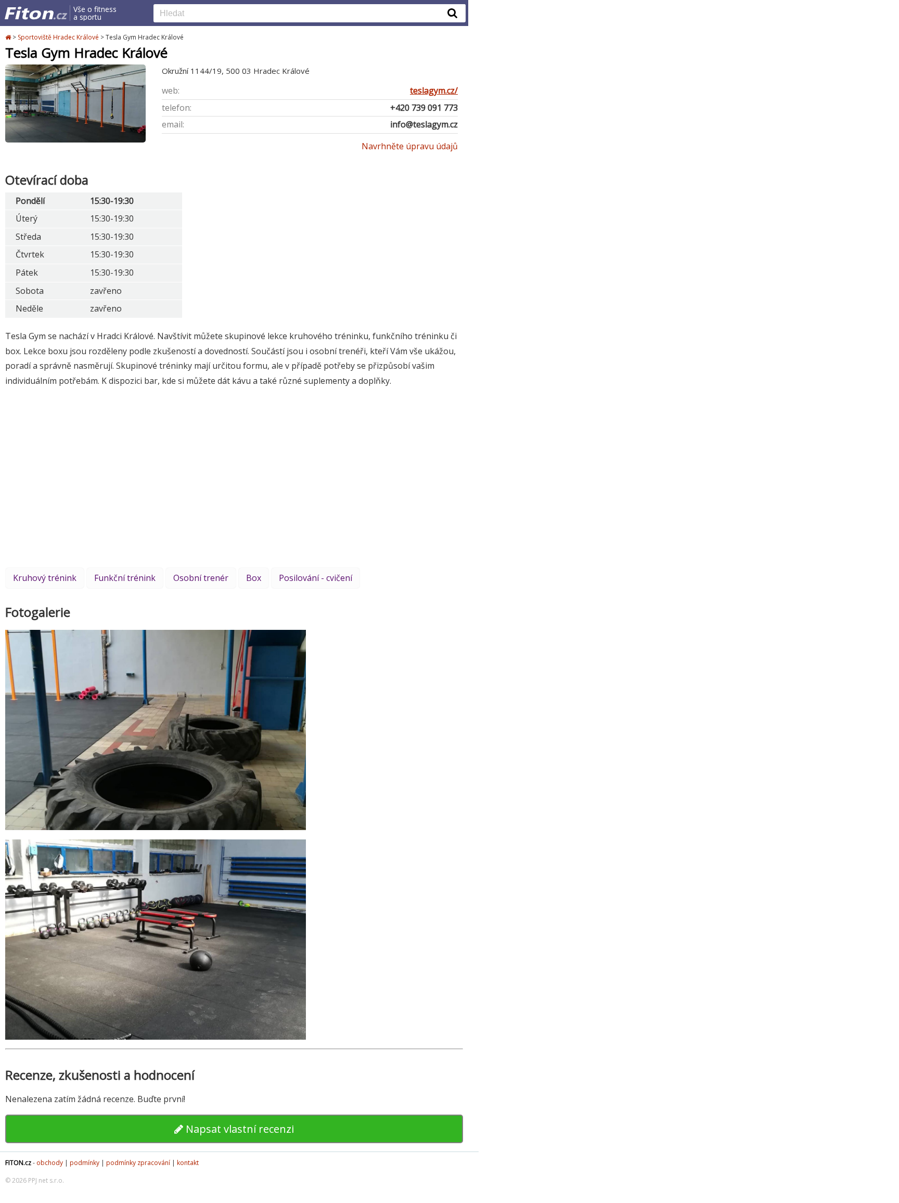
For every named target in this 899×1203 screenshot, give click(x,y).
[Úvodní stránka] (8, 37)
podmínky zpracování (138, 1162)
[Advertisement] (234, 477)
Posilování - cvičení (315, 578)
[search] (302, 14)
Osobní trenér (200, 578)
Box (253, 578)
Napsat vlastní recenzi (238, 1129)
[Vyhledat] (453, 13)
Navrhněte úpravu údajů (410, 146)
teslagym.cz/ (434, 90)
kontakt (188, 1162)
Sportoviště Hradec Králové (58, 37)
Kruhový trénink (44, 578)
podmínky (84, 1162)
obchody (49, 1162)
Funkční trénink (125, 578)
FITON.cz (18, 1162)
